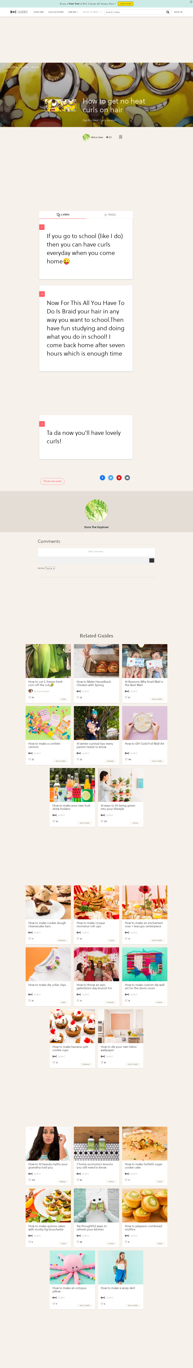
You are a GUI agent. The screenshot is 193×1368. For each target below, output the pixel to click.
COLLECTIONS (56, 12)
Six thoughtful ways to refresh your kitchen (92, 1227)
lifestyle (110, 761)
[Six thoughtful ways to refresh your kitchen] (96, 1205)
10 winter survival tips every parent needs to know (95, 745)
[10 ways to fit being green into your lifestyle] (120, 785)
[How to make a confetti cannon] (48, 723)
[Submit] (167, 12)
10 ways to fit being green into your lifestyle (118, 807)
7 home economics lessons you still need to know (95, 1165)
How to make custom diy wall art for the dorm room (145, 986)
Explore (13, 67)
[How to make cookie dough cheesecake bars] (48, 902)
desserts (62, 940)
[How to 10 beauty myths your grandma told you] (48, 1144)
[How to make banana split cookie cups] (72, 1026)
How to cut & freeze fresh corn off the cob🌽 (45, 683)
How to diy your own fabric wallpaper (119, 1048)
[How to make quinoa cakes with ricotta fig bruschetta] (48, 1205)
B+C (87, 691)
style (63, 1002)
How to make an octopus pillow (69, 1289)
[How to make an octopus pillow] (72, 1267)
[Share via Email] (127, 477)
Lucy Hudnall (43, 691)
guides (24, 67)
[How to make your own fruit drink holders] (72, 785)
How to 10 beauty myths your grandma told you (48, 1165)
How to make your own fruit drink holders (71, 807)
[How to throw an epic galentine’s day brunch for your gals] (96, 964)
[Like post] (120, 137)
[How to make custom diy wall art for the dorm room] (144, 964)
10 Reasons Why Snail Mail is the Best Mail (144, 683)
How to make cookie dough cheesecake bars (47, 924)
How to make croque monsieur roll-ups (91, 924)
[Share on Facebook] (102, 477)
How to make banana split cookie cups (70, 1048)
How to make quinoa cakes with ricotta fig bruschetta (46, 1227)
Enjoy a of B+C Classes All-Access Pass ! (88, 3)
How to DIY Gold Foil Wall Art (144, 743)
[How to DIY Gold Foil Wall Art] (144, 723)
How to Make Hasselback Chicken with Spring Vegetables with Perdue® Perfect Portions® (94, 686)
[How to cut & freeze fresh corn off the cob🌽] (48, 661)
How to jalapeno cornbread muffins (143, 1227)
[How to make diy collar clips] (48, 964)
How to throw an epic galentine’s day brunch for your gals (94, 988)
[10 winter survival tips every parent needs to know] (96, 723)
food (63, 699)
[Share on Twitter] (110, 477)
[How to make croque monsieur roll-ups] (96, 902)
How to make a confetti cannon (44, 745)
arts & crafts (157, 699)
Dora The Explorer (96, 527)
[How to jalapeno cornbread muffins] (144, 1205)
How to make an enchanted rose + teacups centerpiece (144, 924)
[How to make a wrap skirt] (120, 1267)
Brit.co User (97, 137)
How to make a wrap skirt (118, 1288)
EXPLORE (39, 12)
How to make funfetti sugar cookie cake (143, 1165)
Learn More (125, 4)
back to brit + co (93, 12)
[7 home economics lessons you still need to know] (96, 1144)
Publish (151, 560)
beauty (62, 1182)
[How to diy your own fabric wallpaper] (120, 1026)
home (135, 823)
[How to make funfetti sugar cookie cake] (144, 1144)
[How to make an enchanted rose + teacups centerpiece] (144, 902)
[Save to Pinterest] (119, 477)
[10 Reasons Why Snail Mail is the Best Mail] (144, 661)
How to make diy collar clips (47, 985)
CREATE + (73, 12)
